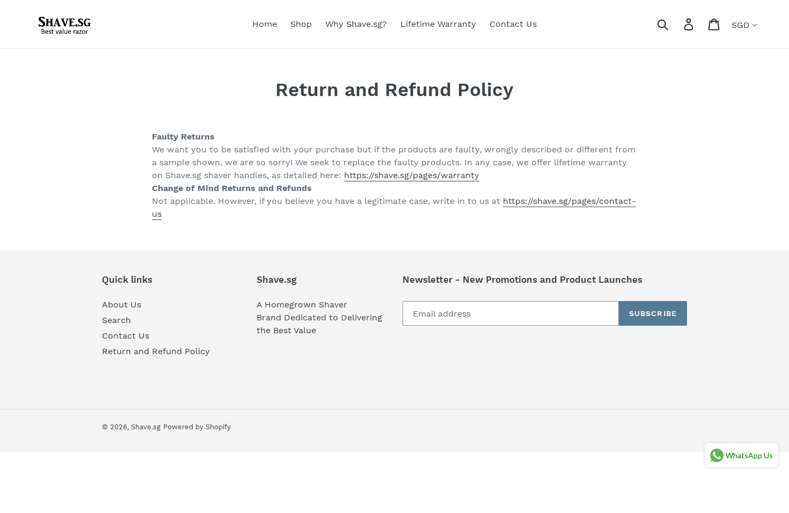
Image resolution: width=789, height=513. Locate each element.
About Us (121, 304)
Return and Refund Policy (156, 351)
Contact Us (125, 336)
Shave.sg (145, 427)
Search (116, 320)
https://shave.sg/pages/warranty (411, 175)
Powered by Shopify (197, 427)
